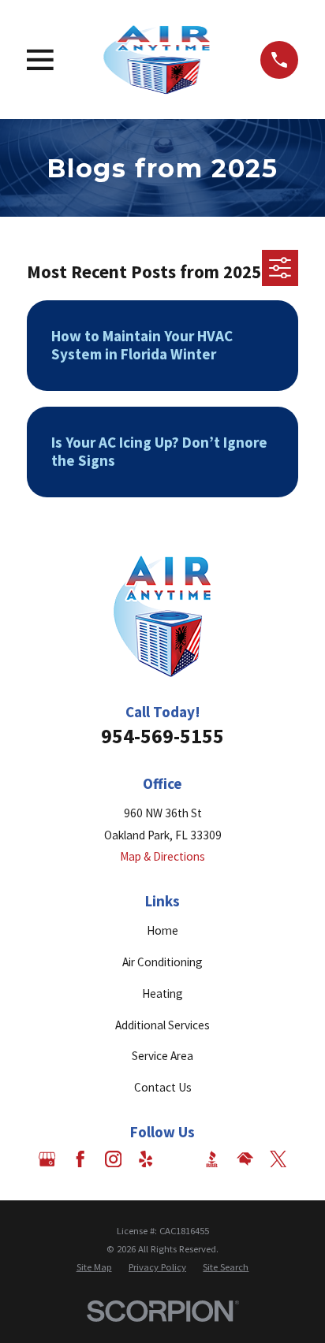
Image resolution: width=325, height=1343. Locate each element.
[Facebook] (80, 1159)
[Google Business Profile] (47, 1159)
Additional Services (162, 1024)
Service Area (162, 1055)
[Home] (157, 59)
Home (162, 930)
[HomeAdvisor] (245, 1159)
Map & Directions (162, 856)
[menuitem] (94, 1267)
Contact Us (163, 1087)
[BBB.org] (212, 1159)
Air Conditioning (162, 961)
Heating (162, 993)
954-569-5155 (162, 736)
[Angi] (178, 1159)
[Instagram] (113, 1159)
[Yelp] (145, 1159)
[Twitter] (278, 1159)
